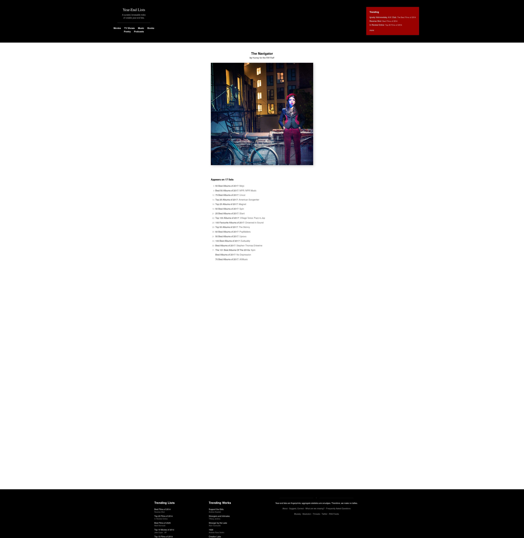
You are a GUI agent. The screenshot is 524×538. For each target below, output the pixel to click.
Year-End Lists (134, 9)
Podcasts (139, 31)
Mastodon (307, 513)
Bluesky (297, 513)
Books (150, 28)
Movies (117, 28)
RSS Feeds (334, 513)
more (372, 30)
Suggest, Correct (296, 508)
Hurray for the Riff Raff (263, 57)
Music (141, 28)
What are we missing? (314, 508)
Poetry (127, 31)
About (285, 508)
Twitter (324, 513)
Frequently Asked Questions (338, 508)
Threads (316, 513)
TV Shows (129, 28)
